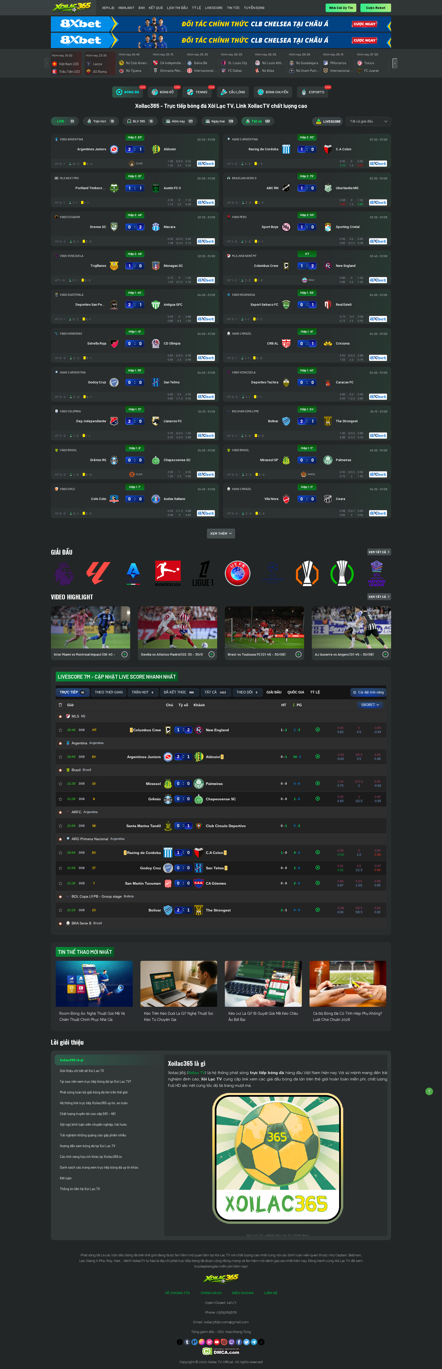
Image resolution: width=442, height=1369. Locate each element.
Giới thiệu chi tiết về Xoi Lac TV (82, 1071)
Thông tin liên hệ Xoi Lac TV (80, 1189)
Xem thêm (218, 533)
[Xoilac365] (72, 7)
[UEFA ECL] (342, 573)
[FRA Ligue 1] (203, 573)
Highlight (126, 7)
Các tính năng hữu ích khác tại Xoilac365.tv (91, 1157)
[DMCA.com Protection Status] (221, 1351)
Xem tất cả (377, 552)
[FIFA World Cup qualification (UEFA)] (238, 573)
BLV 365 (142, 121)
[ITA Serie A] (134, 573)
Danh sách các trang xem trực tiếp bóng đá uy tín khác (99, 1167)
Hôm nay (182, 121)
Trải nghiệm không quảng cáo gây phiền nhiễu (93, 1135)
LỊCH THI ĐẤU (177, 7)
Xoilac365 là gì (71, 1060)
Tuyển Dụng (254, 7)
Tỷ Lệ (196, 7)
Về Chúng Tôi (177, 1293)
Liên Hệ (270, 1293)
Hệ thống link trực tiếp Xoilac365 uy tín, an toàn (94, 1103)
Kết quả (156, 7)
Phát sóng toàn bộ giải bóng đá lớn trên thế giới (94, 1092)
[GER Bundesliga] (168, 573)
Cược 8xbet (375, 7)
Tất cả (261, 121)
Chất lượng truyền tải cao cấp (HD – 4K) (87, 1114)
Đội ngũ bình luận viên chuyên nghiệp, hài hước (93, 1124)
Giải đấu (61, 551)
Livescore (214, 7)
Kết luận (66, 1178)
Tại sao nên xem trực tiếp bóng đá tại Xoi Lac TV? (95, 1081)
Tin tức (233, 7)
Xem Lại (108, 7)
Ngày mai (222, 121)
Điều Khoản (242, 1293)
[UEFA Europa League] (308, 573)
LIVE (65, 121)
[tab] (127, 92)
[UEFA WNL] (377, 573)
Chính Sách (211, 1293)
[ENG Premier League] (64, 573)
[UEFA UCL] (273, 573)
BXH (142, 7)
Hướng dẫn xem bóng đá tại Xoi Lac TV (87, 1146)
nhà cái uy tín (341, 7)
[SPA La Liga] (99, 573)
